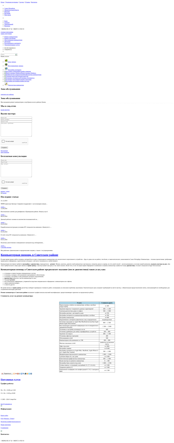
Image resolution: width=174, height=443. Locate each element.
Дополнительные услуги (12, 45)
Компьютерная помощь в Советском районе (29, 254)
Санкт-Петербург (9, 8)
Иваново (7, 11)
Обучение (7, 41)
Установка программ (25, 79)
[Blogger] (14, 373)
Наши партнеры (6, 424)
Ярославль (7, 15)
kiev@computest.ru (6, 404)
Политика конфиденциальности (11, 421)
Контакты (34, 2)
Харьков (7, 22)
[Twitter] (29, 373)
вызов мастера (5, 110)
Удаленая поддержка (11, 2)
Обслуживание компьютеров (13, 40)
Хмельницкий (8, 24)
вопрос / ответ (5, 191)
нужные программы (7, 32)
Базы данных (12, 62)
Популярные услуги (10, 379)
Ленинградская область (11, 10)
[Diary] (16, 373)
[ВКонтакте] (31, 373)
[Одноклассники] (27, 373)
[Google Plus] (18, 373)
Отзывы (27, 2)
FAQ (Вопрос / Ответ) (7, 418)
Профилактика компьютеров (32, 74)
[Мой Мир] (25, 373)
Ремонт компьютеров (10, 36)
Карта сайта (4, 415)
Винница (7, 26)
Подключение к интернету (12, 43)
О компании (4, 428)
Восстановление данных (15, 66)
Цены (2, 2)
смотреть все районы (7, 94)
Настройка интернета (14, 70)
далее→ (3, 207)
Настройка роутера (23, 81)
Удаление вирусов (22, 76)
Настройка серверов (24, 71)
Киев (6, 21)
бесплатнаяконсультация (5, 151)
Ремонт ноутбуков (9, 38)
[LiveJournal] (24, 373)
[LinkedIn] (22, 373)
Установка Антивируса (27, 78)
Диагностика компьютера (16, 85)
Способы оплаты (6, 247)
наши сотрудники (6, 33)
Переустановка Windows (28, 73)
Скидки (21, 2)
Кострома (7, 13)
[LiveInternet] (20, 373)
